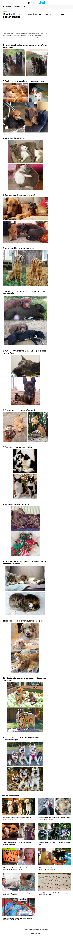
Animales (5, 11)
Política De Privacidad (35, 929)
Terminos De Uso (46, 929)
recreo (36, 3)
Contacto (25, 929)
